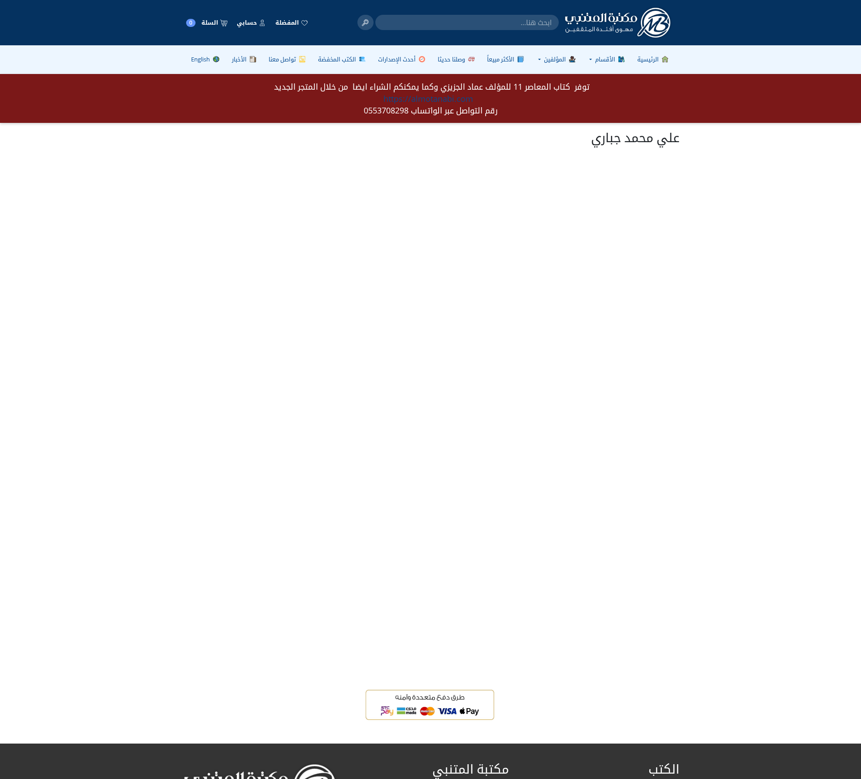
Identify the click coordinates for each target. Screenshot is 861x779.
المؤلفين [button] (555, 59)
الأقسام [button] (605, 59)
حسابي (247, 22)
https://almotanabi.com (428, 98)
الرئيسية (648, 59)
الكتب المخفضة (337, 59)
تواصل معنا (283, 59)
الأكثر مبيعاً (501, 59)
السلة (204, 22)
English (201, 59)
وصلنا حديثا (452, 59)
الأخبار (240, 59)
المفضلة (287, 22)
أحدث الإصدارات (397, 59)
